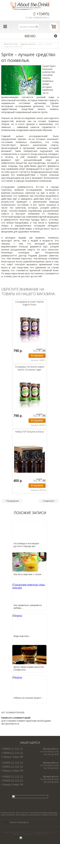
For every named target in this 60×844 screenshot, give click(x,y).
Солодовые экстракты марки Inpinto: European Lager (29, 368)
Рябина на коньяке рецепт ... (28, 697)
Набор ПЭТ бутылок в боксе (29, 431)
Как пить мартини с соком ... (28, 574)
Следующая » (49, 501)
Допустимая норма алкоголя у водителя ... (29, 668)
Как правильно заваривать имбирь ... (28, 606)
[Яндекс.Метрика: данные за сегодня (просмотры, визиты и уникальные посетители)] (30, 838)
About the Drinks (11, 44)
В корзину (37, 355)
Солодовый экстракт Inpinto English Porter (29, 303)
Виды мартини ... (22, 636)
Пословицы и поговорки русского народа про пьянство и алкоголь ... (26, 546)
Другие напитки (28, 44)
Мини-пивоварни (19, 822)
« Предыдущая (12, 501)
